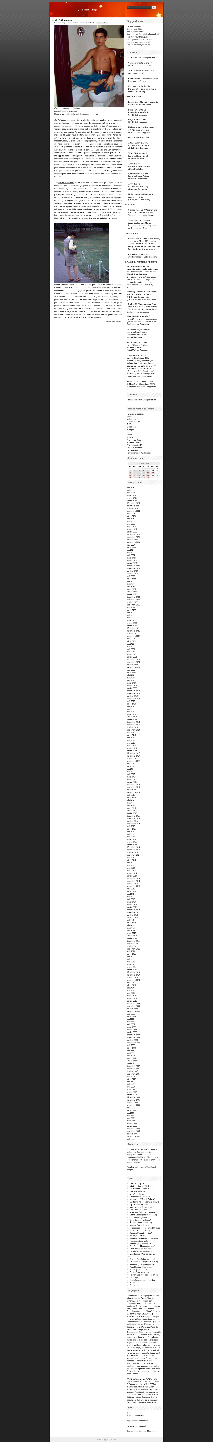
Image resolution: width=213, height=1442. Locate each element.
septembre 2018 (133, 730)
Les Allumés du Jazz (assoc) (142, 1249)
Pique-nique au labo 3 (140, 316)
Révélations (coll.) (134, 445)
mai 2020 (130, 678)
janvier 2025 (132, 532)
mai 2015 (130, 834)
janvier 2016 (132, 813)
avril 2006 (131, 1118)
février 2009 (132, 1029)
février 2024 (132, 560)
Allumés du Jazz (134, 440)
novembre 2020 (133, 662)
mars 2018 (131, 745)
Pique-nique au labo (147, 304)
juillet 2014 (131, 860)
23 (148, 475)
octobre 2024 (132, 540)
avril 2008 (131, 1055)
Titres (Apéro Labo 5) (137, 153)
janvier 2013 (132, 907)
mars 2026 (131, 495)
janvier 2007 (132, 1095)
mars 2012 (131, 933)
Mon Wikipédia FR (137, 1191)
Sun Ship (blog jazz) (138, 1270)
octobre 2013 (132, 883)
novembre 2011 (133, 944)
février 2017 (132, 779)
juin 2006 (130, 1113)
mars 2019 (131, 714)
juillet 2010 (131, 985)
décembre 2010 (133, 972)
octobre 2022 (132, 602)
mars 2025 (131, 527)
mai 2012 (130, 928)
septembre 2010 (133, 980)
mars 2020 (131, 683)
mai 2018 (130, 740)
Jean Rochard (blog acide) (141, 1267)
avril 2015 (131, 837)
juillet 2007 (131, 1079)
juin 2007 (130, 1082)
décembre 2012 (133, 910)
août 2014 (131, 857)
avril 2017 (131, 774)
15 (144, 473)
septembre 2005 (133, 1136)
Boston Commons (66, 182)
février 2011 (131, 967)
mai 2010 (130, 990)
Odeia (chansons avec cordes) (142, 1280)
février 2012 (132, 936)
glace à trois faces (135, 371)
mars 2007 (131, 1089)
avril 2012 (131, 930)
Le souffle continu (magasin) (141, 1251)
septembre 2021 (133, 636)
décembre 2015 (133, 816)
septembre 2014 (133, 855)
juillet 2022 (131, 610)
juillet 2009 (131, 1016)
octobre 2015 (132, 821)
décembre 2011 (133, 941)
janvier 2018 (132, 751)
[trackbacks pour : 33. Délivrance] (121, 321)
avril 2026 (131, 493)
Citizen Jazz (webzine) (139, 1272)
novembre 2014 (133, 850)
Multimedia (131, 419)
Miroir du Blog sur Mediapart (141, 1186)
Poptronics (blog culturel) (140, 1241)
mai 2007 (130, 1084)
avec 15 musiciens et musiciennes (142, 269)
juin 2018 (130, 738)
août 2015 (131, 826)
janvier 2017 (132, 782)
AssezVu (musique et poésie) (142, 1264)
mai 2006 (130, 1116)
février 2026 (132, 498)
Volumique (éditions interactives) (143, 1212)
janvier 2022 (132, 626)
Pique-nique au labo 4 (138, 112)
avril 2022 (131, 618)
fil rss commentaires (135, 1415)
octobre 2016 (132, 790)
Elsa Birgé (134, 1277)
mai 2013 (130, 897)
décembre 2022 (133, 597)
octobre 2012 (132, 915)
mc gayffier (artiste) (138, 1236)
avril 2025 (131, 524)
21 (139, 475)
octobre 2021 (132, 633)
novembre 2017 (133, 756)
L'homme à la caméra (136, 368)
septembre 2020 (133, 667)
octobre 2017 (132, 758)
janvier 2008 (132, 1063)
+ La (149, 368)
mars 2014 (131, 871)
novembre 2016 (133, 787)
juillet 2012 (131, 923)
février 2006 (132, 1123)
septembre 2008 (133, 1043)
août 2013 (131, 889)
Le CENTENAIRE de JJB (138, 266)
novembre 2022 (133, 599)
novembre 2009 (133, 1006)
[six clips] (126, 249)
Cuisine (130, 432)
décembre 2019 (133, 691)
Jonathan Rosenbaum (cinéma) (143, 1238)
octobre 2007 (132, 1071)
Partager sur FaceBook (136, 1426)
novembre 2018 (133, 725)
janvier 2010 (132, 1001)
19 (130, 475)
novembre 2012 (133, 912)
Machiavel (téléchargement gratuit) (144, 1202)
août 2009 (131, 1014)
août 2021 (131, 639)
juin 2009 (130, 1019)
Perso (129, 435)
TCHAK (131, 130)
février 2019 (132, 717)
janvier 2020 (132, 688)
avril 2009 (131, 1024)
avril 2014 (131, 868)
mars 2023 (131, 589)
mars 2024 (131, 558)
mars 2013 (131, 902)
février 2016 (132, 811)
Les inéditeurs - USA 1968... (141, 1197)
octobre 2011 (132, 946)
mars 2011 (131, 964)
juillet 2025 (131, 516)
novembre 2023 (133, 568)
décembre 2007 (133, 1066)
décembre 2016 (133, 784)
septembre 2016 (133, 792)
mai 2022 (130, 615)
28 (139, 477)
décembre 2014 (133, 847)
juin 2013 (130, 894)
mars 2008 (131, 1058)
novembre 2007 (133, 1069)
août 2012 (131, 920)
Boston (94, 132)
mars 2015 (131, 839)
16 (148, 473)
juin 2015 (130, 831)
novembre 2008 (133, 1037)
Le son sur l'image (134, 448)
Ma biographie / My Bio (139, 1189)
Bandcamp (144, 312)
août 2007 (131, 1076)
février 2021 (132, 654)
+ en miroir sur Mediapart (137, 37)
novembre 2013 (133, 881)
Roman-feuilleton (102, 23)
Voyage (130, 437)
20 (134, 475)
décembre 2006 (133, 1097)
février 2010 (132, 998)
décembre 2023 (133, 566)
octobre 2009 (132, 1009)
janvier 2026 (132, 500)
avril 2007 (131, 1087)
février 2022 (132, 623)
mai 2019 (130, 709)
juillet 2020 (131, 672)
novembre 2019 (133, 693)
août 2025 (131, 514)
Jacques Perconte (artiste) (141, 1233)
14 (139, 473)
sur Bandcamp (143, 350)
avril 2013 (131, 899)
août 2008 (131, 1045)
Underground (151, 210)
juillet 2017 (131, 766)
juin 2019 (130, 706)
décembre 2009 (133, 1003)
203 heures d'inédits (150, 78)
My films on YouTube (139, 1204)
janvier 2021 (132, 657)
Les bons (148, 363)
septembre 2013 (133, 886)
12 (130, 473)
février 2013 (132, 904)
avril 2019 (131, 712)
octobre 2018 (132, 727)
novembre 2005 (133, 1131)
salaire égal (132, 363)
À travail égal (147, 361)
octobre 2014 (132, 852)
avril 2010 (131, 993)
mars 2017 (131, 777)
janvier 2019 (132, 719)
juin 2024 (130, 550)
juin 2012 (130, 925)
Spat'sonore (135, 1285)
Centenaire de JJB (134, 450)
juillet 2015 (131, 829)
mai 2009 (130, 1022)
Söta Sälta (134, 1282)
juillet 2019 (131, 704)
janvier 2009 (132, 1032)
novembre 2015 (133, 818)
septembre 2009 (133, 1011)
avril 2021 (131, 649)
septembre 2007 (133, 1074)
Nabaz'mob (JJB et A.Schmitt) (142, 1199)
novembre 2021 (133, 631)
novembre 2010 (133, 975)
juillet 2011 (131, 954)
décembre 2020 (133, 659)
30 (148, 477)
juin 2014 (130, 863)
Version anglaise (135, 215)
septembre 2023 (133, 573)
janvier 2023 (132, 594)
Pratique (130, 429)
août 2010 (131, 983)
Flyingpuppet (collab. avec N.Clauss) (145, 1228)
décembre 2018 (133, 722)
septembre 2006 (133, 1105)
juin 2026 (130, 487)
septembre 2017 (133, 761)
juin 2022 (130, 613)
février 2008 (132, 1061)
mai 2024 (130, 553)
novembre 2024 (133, 537)
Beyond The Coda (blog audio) (142, 1259)
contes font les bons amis (138, 366)
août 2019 (131, 701)
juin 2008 (130, 1050)
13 (134, 473)
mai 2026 (130, 490)
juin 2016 (130, 800)
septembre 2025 (133, 511)
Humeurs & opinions (135, 414)
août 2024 (131, 545)
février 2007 (132, 1092)
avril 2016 (131, 805)
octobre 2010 (132, 977)
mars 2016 (131, 808)
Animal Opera (140, 119)
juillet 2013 (131, 891)
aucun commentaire (114, 321)
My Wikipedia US (137, 1194)
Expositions (132, 427)
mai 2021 (130, 646)
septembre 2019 (133, 699)
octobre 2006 (132, 1102)
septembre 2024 (133, 542)
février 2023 (132, 592)
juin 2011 (130, 956)
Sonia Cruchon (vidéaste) (140, 1220)
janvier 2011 (132, 970)
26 (130, 477)
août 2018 (131, 732)
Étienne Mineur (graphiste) (141, 1223)
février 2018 (132, 748)
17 (153, 473)
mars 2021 (131, 652)
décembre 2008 (133, 1035)
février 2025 (132, 529)
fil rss (129, 1413)
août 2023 (131, 576)
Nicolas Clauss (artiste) (139, 1225)
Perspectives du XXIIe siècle (143, 292)
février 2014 (132, 873)
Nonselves (132, 254)
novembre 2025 (133, 506)
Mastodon (151, 1431)
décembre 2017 (133, 753)
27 (134, 477)
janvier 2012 (132, 938)
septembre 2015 (133, 824)
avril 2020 (131, 680)
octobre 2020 (132, 665)
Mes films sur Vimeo (138, 1210)
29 (144, 477)
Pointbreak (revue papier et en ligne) (145, 1275)
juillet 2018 (131, 735)
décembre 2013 (133, 878)
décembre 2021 (133, 628)
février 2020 (132, 685)
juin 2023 (130, 581)
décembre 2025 (133, 503)
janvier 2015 (132, 845)
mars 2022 (131, 620)
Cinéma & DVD (133, 422)
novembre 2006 (133, 1100)
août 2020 (131, 670)
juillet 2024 (131, 547)
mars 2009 (131, 1027)
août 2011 (131, 951)
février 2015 (132, 842)
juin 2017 (130, 769)
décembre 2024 (133, 534)
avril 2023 (131, 586)
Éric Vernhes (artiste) (138, 1217)
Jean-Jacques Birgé (87, 9)
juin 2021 (130, 644)
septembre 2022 (133, 605)
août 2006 (131, 1108)
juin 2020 (130, 675)
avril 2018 (131, 743)
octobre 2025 (132, 508)
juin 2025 (130, 519)
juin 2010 (130, 988)
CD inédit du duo (140, 381)
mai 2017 (130, 772)
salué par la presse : (139, 274)
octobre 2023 (132, 571)
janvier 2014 (132, 876)
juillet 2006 (131, 1110)
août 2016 (131, 795)
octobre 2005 (132, 1134)
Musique (130, 416)
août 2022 (131, 607)
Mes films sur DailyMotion (141, 1207)
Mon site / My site (137, 1183)
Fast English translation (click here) (141, 58)
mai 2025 (130, 521)
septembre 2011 (133, 949)
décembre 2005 (133, 1128)
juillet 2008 (131, 1048)
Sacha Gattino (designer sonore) (143, 1215)
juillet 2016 (131, 798)
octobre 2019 (132, 696)
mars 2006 (131, 1121)
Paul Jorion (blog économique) (142, 1246)
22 (144, 475)
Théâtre (130, 424)
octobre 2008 (132, 1040)
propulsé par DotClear (106, 1439)
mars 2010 (131, 996)
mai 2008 (130, 1053)
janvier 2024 (132, 563)
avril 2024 (131, 555)
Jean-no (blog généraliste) (140, 1244)
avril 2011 (131, 962)
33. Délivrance (63, 20)
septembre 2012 (133, 917)
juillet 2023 (131, 579)
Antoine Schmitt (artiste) (140, 1230)
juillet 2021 (131, 641)
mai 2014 (130, 865)
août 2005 (131, 1139)
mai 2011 (130, 959)
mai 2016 (130, 803)
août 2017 (131, 764)
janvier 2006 (132, 1126)
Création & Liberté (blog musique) (144, 1262)
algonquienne (90, 141)
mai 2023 (130, 584)
